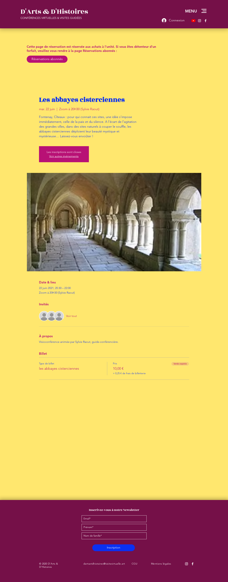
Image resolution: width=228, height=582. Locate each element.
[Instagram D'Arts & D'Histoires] (186, 564)
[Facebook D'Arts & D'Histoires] (193, 564)
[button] (203, 11)
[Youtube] (193, 21)
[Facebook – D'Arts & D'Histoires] (206, 21)
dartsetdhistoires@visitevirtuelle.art (104, 563)
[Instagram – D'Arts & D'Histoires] (199, 21)
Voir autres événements (64, 156)
